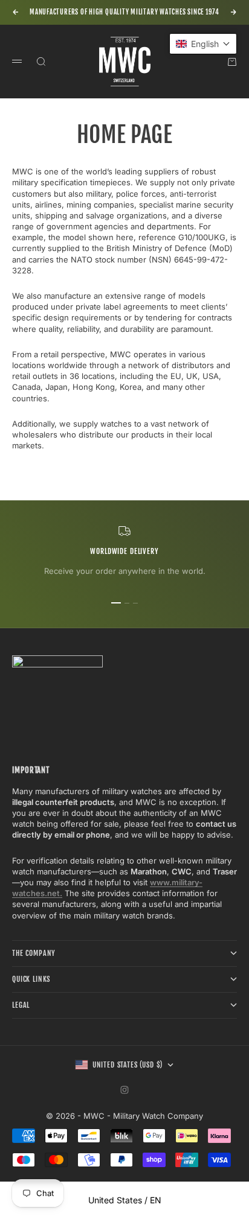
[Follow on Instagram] (124, 1090)
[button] (203, 44)
